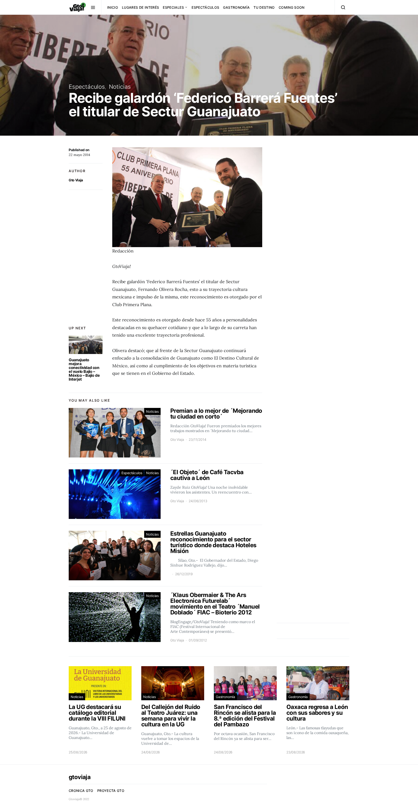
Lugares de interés (140, 7)
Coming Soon (292, 7)
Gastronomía (236, 7)
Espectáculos (205, 7)
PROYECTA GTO (110, 791)
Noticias (120, 86)
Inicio (112, 7)
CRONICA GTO (81, 791)
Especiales (173, 7)
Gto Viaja (76, 180)
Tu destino (264, 7)
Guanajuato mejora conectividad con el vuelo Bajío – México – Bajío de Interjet (84, 369)
